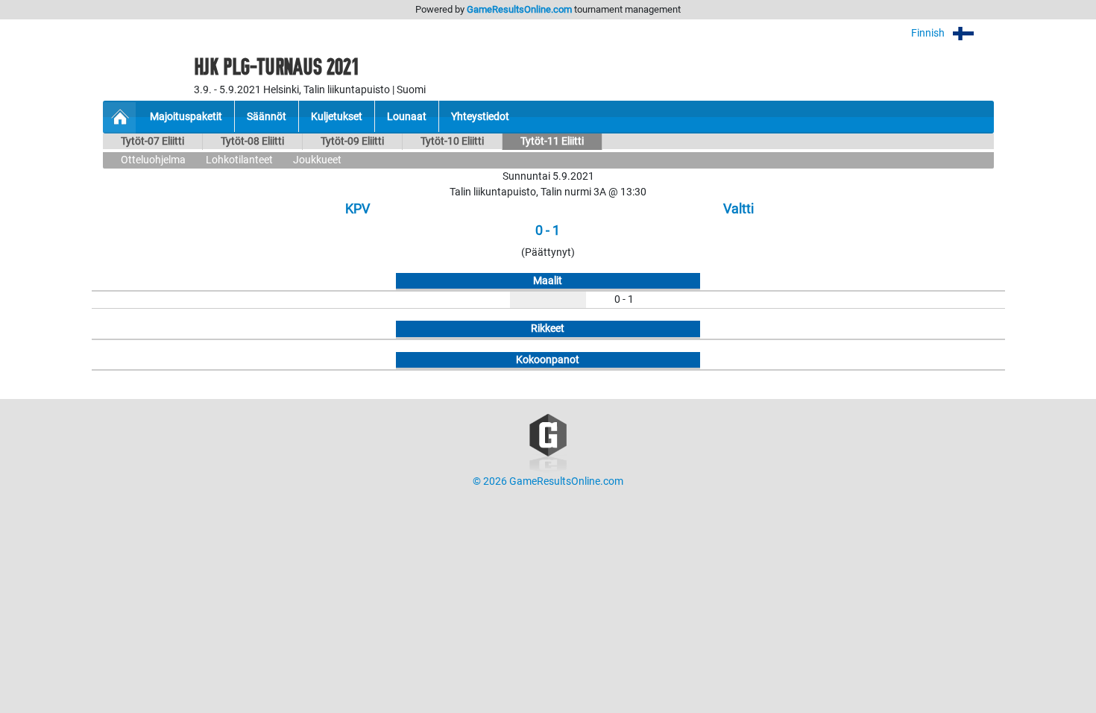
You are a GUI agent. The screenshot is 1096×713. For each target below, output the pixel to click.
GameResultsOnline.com (519, 9)
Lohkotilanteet (239, 160)
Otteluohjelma (153, 160)
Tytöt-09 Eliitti (352, 141)
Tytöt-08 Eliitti (252, 141)
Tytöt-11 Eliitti (552, 141)
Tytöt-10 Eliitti (452, 141)
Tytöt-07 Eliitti (152, 141)
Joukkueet (317, 160)
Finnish (929, 33)
